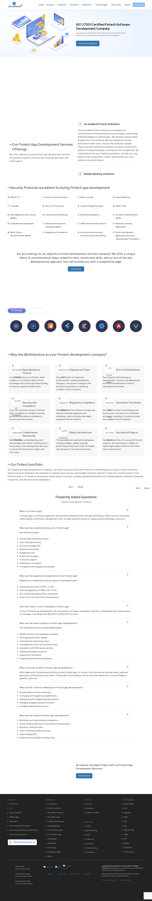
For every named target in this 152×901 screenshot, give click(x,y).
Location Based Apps (56, 821)
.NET (125, 821)
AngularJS (127, 812)
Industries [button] (87, 4)
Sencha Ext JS (129, 852)
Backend (37, 310)
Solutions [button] (62, 4)
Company (49, 874)
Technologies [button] (101, 4)
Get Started (84, 775)
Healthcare (90, 839)
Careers (88, 874)
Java (125, 826)
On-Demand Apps (55, 834)
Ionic (125, 808)
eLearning (89, 843)
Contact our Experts (86, 43)
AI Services (14, 804)
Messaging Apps (54, 826)
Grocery (89, 804)
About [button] (128, 4)
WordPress (128, 847)
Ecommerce (90, 852)
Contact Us (139, 4)
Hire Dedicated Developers (20, 826)
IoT (11, 808)
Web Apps (13, 821)
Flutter (126, 834)
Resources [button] (116, 4)
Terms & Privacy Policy (110, 880)
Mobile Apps (14, 817)
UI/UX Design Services (18, 834)
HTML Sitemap (126, 880)
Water (88, 835)
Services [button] (50, 4)
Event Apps (52, 843)
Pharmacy (89, 808)
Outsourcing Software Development (24, 830)
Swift (125, 817)
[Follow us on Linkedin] (21, 891)
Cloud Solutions (16, 812)
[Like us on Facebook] (9, 891)
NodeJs (126, 843)
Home (41, 4)
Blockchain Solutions (56, 812)
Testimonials (75, 874)
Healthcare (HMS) (92, 812)
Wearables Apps (54, 817)
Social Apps (52, 847)
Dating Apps (52, 839)
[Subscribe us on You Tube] (32, 891)
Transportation (91, 848)
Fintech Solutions (54, 808)
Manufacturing (91, 830)
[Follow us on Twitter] (15, 891)
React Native (129, 804)
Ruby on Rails (129, 830)
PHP (125, 839)
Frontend (16, 310)
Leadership (62, 874)
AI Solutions (52, 804)
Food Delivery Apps (55, 830)
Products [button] (74, 4)
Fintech (88, 826)
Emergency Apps (54, 852)
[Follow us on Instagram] (26, 891)
